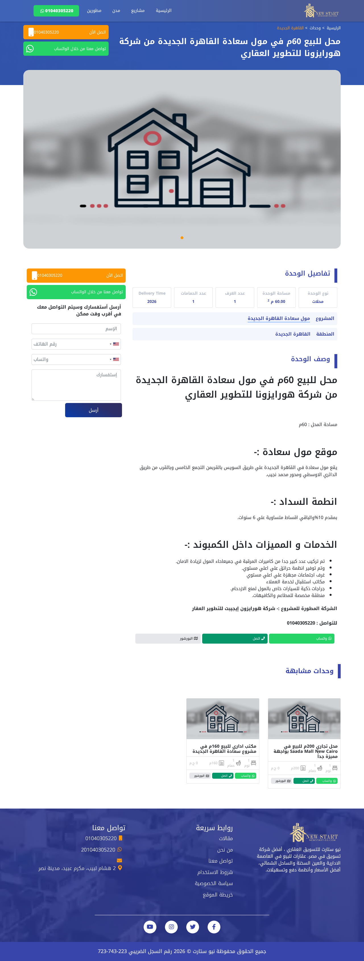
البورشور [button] (186, 638)
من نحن (225, 850)
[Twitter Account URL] (192, 927)
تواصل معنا (220, 861)
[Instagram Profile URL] (171, 927)
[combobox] (114, 344)
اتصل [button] (256, 638)
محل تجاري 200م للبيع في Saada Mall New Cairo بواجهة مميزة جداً (306, 751)
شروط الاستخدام (215, 872)
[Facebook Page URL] (214, 927)
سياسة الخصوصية (214, 883)
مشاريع (138, 11)
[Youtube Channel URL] (150, 927)
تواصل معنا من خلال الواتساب (80, 49)
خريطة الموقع (218, 895)
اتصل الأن (70, 32)
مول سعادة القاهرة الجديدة (279, 318)
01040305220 (59, 11)
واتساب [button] (321, 638)
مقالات (226, 838)
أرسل (94, 410)
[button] (182, 237)
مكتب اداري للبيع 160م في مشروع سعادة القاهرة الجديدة (224, 748)
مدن (116, 11)
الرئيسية (163, 11)
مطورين (94, 11)
